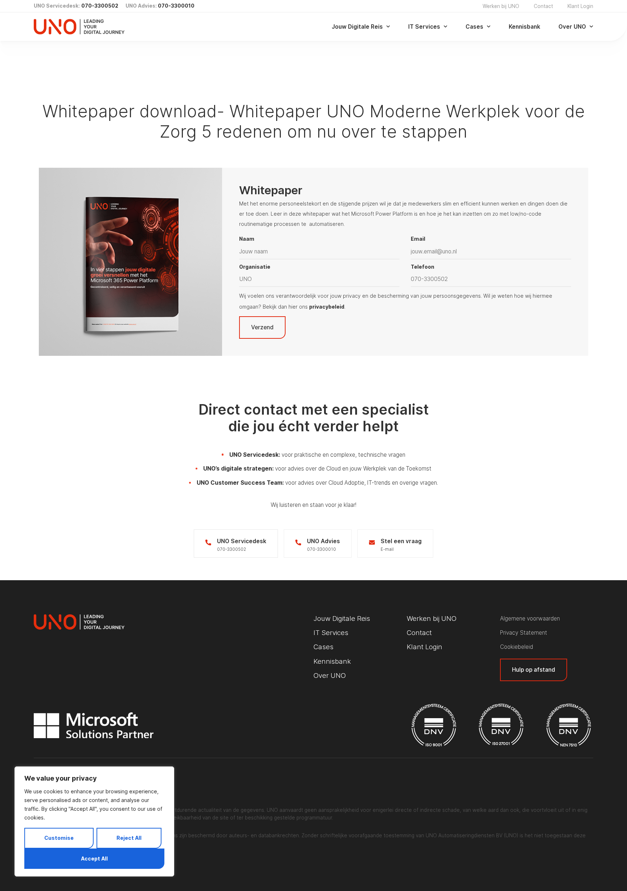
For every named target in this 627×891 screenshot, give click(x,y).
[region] (94, 821)
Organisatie (254, 267)
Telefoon (422, 267)
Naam (246, 239)
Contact (543, 6)
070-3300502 (99, 6)
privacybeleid (326, 307)
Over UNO (572, 26)
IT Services (424, 26)
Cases (474, 26)
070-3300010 (176, 6)
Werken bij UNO (501, 6)
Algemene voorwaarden (530, 618)
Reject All (129, 838)
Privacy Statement (523, 632)
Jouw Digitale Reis (357, 26)
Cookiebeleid (516, 646)
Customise (59, 838)
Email (418, 239)
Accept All (94, 858)
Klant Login (580, 6)
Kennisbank (524, 26)
